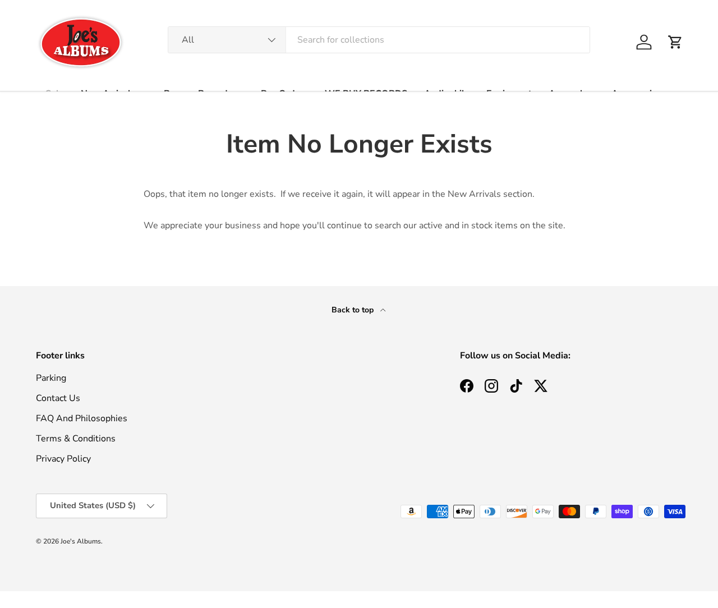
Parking (51, 378)
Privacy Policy (63, 459)
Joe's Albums (81, 541)
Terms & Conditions (76, 438)
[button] (675, 42)
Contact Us (58, 398)
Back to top (354, 310)
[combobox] (379, 40)
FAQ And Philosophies (81, 418)
